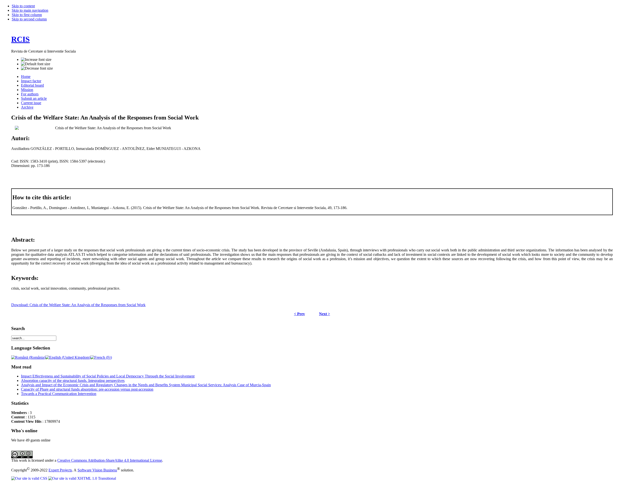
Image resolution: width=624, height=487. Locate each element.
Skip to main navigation (30, 10)
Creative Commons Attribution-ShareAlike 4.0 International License (109, 460)
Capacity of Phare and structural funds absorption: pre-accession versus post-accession (87, 389)
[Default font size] (35, 64)
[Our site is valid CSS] (29, 478)
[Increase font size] (36, 59)
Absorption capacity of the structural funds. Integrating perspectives (73, 380)
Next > (324, 314)
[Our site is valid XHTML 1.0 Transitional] (82, 478)
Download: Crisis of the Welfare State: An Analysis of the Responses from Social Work (78, 305)
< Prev (299, 314)
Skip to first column (27, 15)
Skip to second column (29, 19)
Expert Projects (60, 470)
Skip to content (23, 6)
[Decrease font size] (37, 68)
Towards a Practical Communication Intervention (58, 394)
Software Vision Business (97, 470)
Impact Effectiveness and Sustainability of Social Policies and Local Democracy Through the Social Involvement (108, 376)
